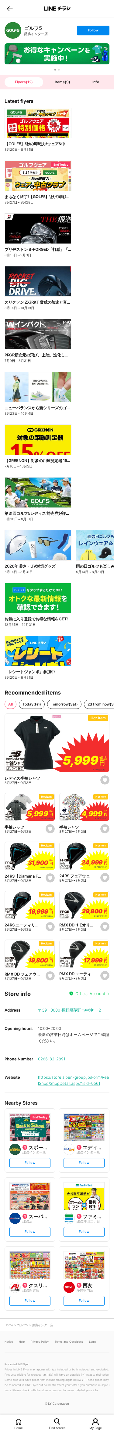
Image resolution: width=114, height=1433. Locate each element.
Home (18, 1427)
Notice (9, 1341)
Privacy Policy (40, 1341)
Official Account (90, 993)
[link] (13, 30)
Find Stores (57, 1427)
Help (22, 1341)
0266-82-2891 (51, 1058)
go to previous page (10, 8)
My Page (95, 1427)
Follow (93, 31)
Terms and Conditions (69, 1341)
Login (92, 1341)
